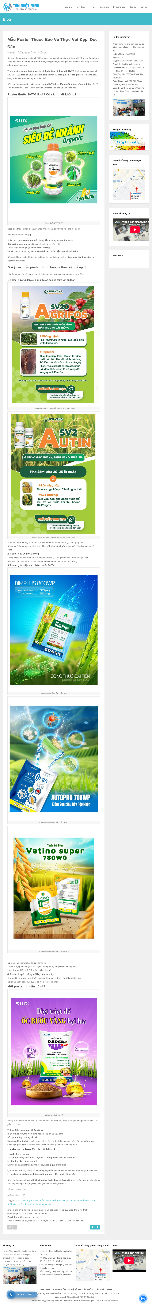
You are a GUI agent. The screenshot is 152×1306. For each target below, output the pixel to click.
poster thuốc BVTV (82, 1200)
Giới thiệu (80, 7)
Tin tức (92, 7)
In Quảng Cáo (119, 7)
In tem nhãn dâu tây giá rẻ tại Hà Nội (55, 1275)
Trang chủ (67, 7)
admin (13, 52)
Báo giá (133, 7)
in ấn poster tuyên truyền (27, 1200)
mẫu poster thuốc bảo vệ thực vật (56, 1200)
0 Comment (23, 52)
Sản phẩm (104, 7)
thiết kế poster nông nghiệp (38, 1204)
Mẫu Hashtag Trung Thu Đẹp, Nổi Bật (55, 1271)
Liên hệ (144, 7)
